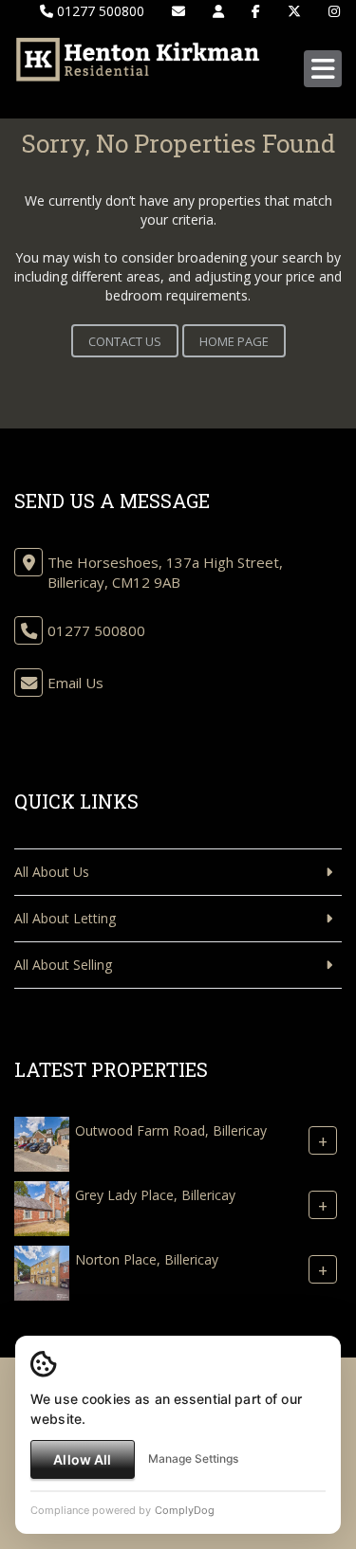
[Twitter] (294, 11)
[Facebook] (256, 11)
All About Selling (63, 965)
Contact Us (124, 341)
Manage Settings (193, 1458)
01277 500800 (98, 11)
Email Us (75, 682)
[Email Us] (178, 11)
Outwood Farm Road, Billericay (171, 1131)
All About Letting (65, 918)
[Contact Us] (218, 11)
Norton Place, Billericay (146, 1260)
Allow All (82, 1459)
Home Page (234, 341)
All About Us (51, 872)
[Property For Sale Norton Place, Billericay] (41, 1272)
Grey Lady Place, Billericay (155, 1196)
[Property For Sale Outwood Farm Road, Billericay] (41, 1143)
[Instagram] (334, 11)
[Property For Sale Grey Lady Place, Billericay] (41, 1207)
